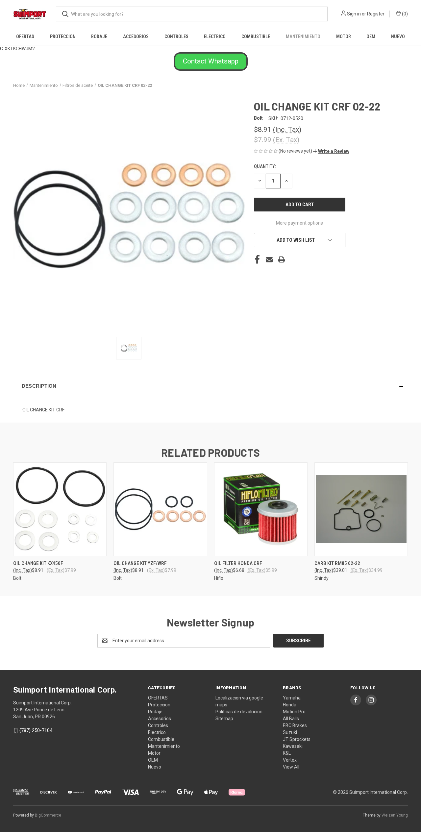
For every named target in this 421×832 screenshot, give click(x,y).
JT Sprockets (296, 739)
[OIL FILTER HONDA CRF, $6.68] (260, 509)
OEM (370, 36)
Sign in (354, 13)
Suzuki (290, 732)
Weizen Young (395, 815)
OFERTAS (25, 36)
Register (375, 13)
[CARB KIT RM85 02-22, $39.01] (361, 509)
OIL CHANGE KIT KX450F (38, 563)
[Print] (281, 259)
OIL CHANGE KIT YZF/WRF (140, 563)
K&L (287, 753)
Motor (343, 36)
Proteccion (63, 36)
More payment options (299, 223)
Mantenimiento (303, 36)
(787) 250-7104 (35, 730)
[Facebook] (257, 259)
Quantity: (265, 166)
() (404, 13)
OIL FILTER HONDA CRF (238, 563)
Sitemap (224, 718)
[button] (211, 61)
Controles (176, 36)
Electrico (215, 36)
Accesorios (136, 36)
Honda (289, 704)
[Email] (269, 259)
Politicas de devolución (238, 711)
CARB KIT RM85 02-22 (337, 563)
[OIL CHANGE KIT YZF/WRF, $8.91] (160, 509)
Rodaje (99, 36)
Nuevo (398, 36)
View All (291, 767)
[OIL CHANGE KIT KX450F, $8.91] (59, 509)
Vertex (290, 760)
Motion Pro (294, 711)
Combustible (255, 36)
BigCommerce (48, 815)
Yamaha (292, 697)
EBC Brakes (295, 725)
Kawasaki (293, 746)
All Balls (291, 718)
